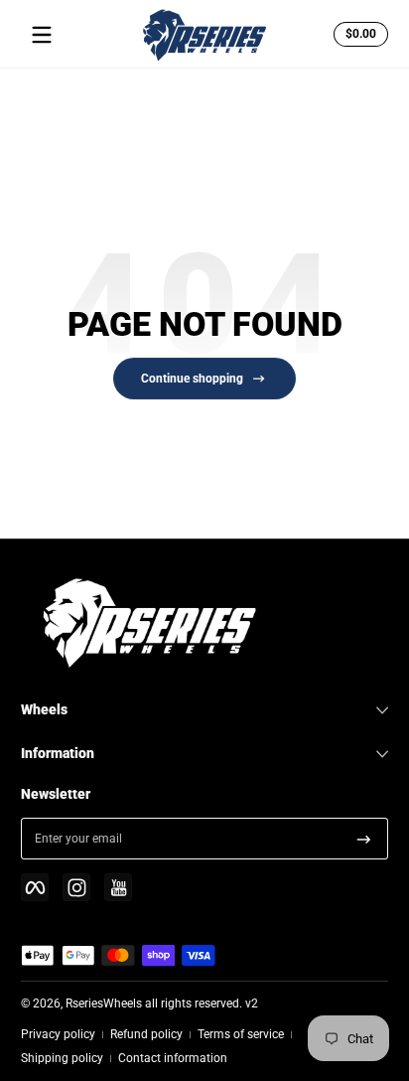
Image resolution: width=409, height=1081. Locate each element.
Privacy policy (58, 1034)
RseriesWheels (104, 1003)
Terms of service (241, 1034)
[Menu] (42, 35)
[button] (358, 35)
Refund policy (146, 1034)
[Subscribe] (364, 838)
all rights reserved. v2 (201, 1003)
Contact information (172, 1058)
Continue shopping (192, 379)
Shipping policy (62, 1058)
